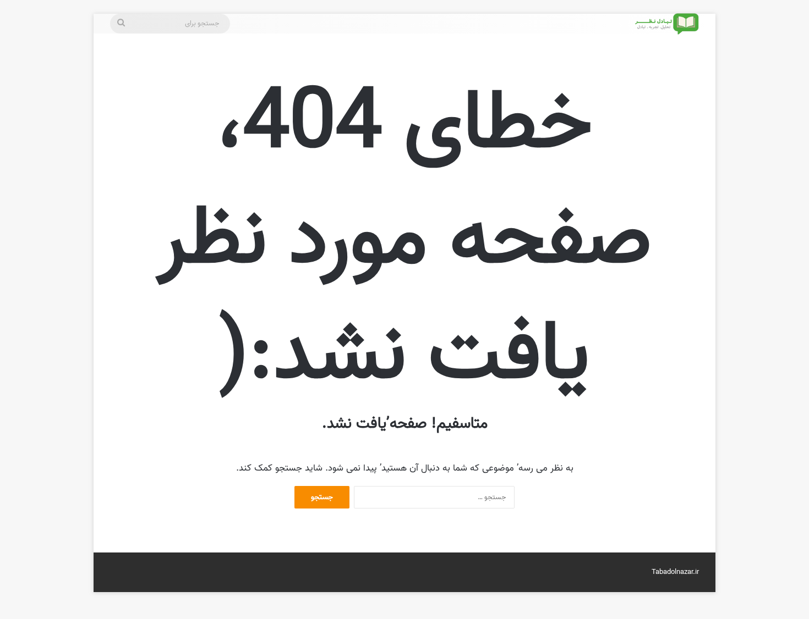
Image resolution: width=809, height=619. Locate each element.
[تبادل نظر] (666, 24)
